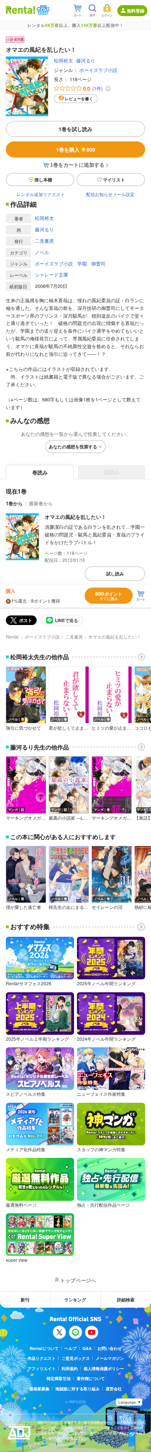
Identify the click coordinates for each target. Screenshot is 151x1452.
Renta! (12, 636)
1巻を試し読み (75, 129)
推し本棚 (43, 179)
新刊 (25, 1299)
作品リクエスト (41, 1358)
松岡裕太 (63, 60)
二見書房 (44, 240)
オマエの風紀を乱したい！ (75, 516)
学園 (82, 263)
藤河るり (85, 60)
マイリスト (114, 179)
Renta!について (44, 1348)
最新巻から (41, 503)
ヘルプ (71, 1348)
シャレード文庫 (51, 274)
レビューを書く (79, 98)
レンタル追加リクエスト (40, 194)
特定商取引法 (59, 1378)
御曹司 (98, 263)
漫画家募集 (39, 1388)
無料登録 (135, 10)
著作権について (91, 1378)
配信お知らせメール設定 (110, 194)
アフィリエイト (41, 1368)
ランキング (75, 1299)
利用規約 (70, 1368)
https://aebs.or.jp (50, 1443)
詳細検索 (126, 1299)
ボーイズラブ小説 (98, 69)
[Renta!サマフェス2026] (42, 10)
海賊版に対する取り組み (77, 1388)
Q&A (87, 1348)
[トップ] (20, 10)
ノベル (42, 252)
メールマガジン (110, 1358)
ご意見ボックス (76, 1358)
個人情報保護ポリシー (104, 1368)
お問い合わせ (109, 1348)
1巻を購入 (75, 149)
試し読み (115, 573)
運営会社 (114, 1388)
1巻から (14, 503)
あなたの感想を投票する (73, 446)
